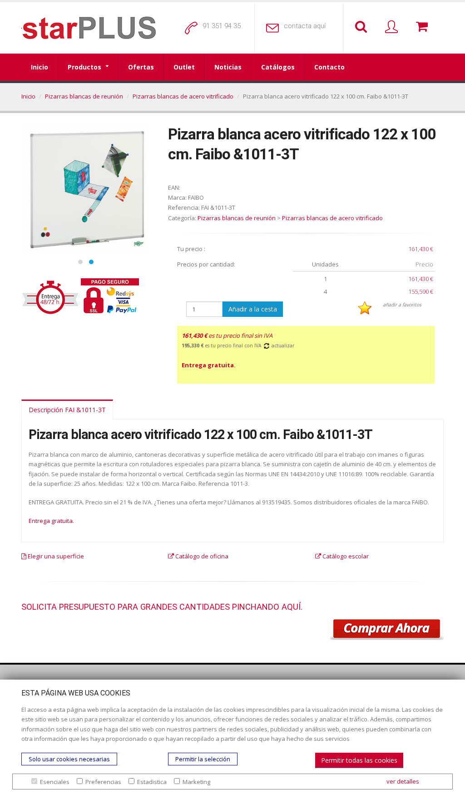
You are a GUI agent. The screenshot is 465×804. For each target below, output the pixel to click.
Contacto (329, 67)
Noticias (228, 67)
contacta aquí (305, 26)
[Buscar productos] (363, 27)
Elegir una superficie (55, 556)
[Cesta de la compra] (424, 27)
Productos (84, 67)
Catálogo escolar (345, 556)
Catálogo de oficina (201, 556)
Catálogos (278, 67)
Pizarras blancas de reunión (84, 96)
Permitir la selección (202, 759)
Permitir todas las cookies (359, 760)
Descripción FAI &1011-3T (67, 409)
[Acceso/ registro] (393, 27)
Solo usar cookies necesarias (69, 759)
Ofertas (141, 67)
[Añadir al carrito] (387, 629)
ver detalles (402, 781)
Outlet (184, 67)
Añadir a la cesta (252, 309)
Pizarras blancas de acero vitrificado (183, 96)
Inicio (39, 67)
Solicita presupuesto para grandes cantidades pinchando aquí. (161, 607)
